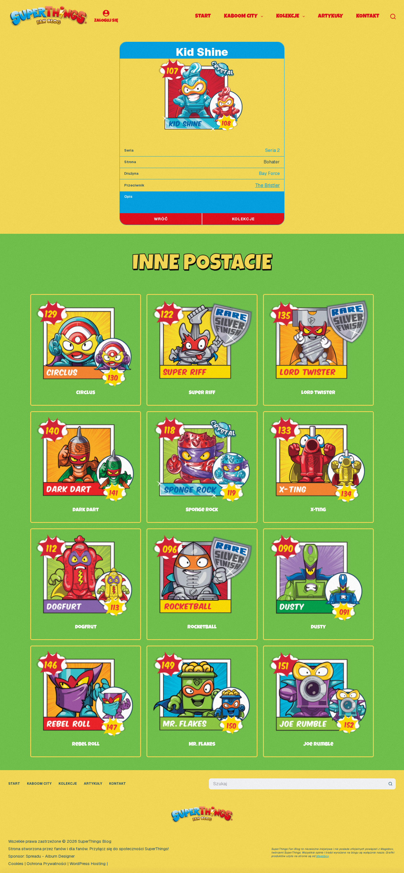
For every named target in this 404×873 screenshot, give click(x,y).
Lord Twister (318, 393)
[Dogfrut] (85, 537)
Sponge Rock (202, 510)
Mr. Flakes (202, 744)
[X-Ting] (318, 420)
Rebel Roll (85, 744)
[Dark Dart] (85, 420)
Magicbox (322, 856)
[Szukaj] (393, 16)
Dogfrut (85, 627)
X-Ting (318, 510)
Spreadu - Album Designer (50, 856)
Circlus (85, 393)
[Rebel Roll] (85, 654)
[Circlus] (85, 303)
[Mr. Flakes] (202, 654)
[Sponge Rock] (202, 420)
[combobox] (297, 783)
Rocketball (202, 627)
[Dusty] (318, 537)
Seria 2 (272, 150)
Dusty (318, 627)
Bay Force (269, 173)
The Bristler (267, 185)
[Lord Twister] (318, 303)
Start (203, 16)
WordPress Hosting (88, 863)
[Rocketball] (202, 537)
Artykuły (330, 16)
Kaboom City (241, 16)
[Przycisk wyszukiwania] (390, 784)
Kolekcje (287, 16)
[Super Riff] (202, 303)
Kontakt (367, 16)
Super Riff (202, 393)
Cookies (15, 863)
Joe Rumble (318, 744)
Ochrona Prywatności (46, 863)
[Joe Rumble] (318, 654)
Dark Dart (86, 510)
